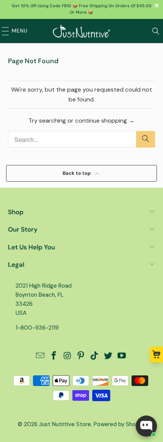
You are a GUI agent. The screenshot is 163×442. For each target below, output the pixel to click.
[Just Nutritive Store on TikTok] (94, 356)
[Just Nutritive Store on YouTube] (121, 356)
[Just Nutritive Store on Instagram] (67, 356)
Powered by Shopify (119, 424)
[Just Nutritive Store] (81, 31)
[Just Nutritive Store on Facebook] (54, 356)
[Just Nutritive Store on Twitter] (108, 356)
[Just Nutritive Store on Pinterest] (81, 356)
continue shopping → (105, 121)
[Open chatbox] (146, 426)
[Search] (156, 31)
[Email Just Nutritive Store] (40, 356)
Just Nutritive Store (65, 424)
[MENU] (3, 31)
